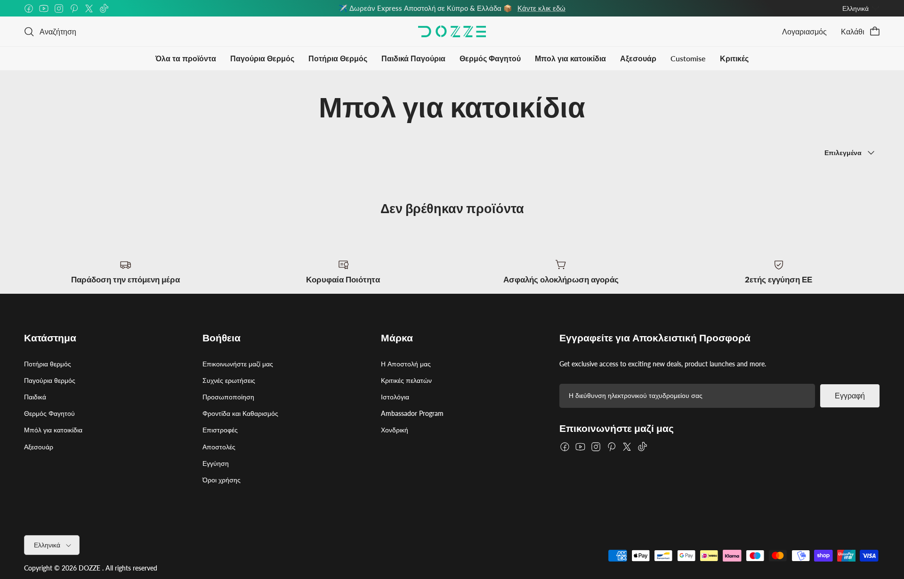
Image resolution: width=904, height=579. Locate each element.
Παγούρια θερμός (49, 380)
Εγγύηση (215, 463)
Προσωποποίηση (228, 397)
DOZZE (89, 568)
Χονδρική (394, 430)
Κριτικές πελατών (406, 380)
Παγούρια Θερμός (262, 58)
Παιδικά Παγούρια (413, 58)
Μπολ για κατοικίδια (570, 58)
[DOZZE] (452, 31)
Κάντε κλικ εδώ (541, 8)
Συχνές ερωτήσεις (228, 380)
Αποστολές (218, 447)
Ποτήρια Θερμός (337, 58)
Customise (688, 58)
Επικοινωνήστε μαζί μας (237, 364)
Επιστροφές (220, 430)
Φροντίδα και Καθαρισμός (240, 413)
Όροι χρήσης (221, 480)
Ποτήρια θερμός (47, 364)
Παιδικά (35, 397)
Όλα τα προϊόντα (185, 58)
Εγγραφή (850, 396)
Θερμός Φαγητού (490, 58)
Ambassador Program (412, 413)
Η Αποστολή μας (406, 364)
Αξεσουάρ (638, 58)
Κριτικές (734, 58)
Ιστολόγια (395, 397)
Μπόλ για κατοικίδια (53, 430)
